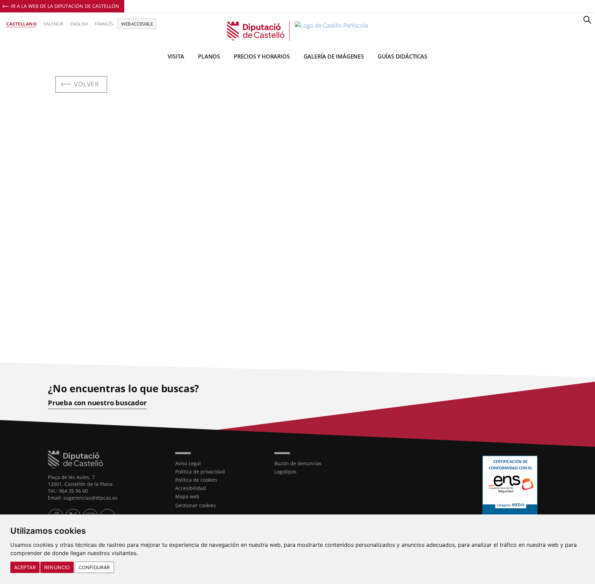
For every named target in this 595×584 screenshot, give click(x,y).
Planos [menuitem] (209, 56)
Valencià (53, 24)
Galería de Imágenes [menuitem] (334, 56)
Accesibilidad (190, 488)
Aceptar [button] (25, 567)
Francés (104, 24)
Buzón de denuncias (298, 463)
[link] (297, 31)
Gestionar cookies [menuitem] (195, 505)
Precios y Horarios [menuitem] (262, 56)
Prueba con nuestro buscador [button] (97, 402)
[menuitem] (219, 463)
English (79, 24)
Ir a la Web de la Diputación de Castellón (65, 6)
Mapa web (187, 496)
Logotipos (285, 471)
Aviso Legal (188, 463)
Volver (86, 84)
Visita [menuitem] (176, 56)
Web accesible (137, 24)
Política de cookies (196, 480)
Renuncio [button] (57, 567)
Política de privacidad (200, 471)
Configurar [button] (94, 567)
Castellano (21, 24)
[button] (587, 19)
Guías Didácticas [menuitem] (402, 56)
